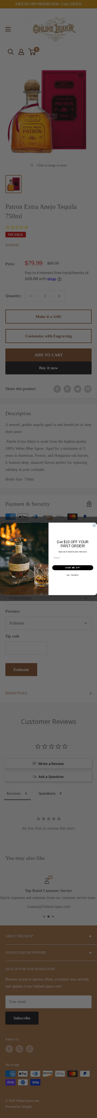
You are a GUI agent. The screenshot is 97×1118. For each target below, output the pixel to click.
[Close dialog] (94, 525)
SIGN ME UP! (72, 568)
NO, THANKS (73, 575)
